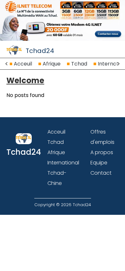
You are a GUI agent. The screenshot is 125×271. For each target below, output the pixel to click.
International (63, 162)
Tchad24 (40, 50)
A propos (101, 152)
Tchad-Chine (56, 178)
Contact (101, 173)
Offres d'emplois (102, 137)
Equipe (98, 162)
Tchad (79, 63)
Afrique (52, 63)
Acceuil (23, 63)
